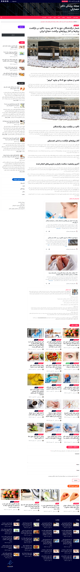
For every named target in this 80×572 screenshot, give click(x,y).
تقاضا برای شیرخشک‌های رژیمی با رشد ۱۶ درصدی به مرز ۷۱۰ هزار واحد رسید (11, 104)
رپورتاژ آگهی (22, 189)
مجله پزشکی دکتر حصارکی (69, 7)
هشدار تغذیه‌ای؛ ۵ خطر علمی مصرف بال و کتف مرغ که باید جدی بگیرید (53, 367)
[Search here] (1, 17)
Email (77, 470)
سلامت (63, 17)
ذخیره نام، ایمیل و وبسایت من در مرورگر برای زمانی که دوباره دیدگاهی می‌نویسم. (63, 476)
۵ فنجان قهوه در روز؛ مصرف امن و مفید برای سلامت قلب (36, 414)
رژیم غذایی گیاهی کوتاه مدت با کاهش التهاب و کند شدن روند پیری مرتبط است (26, 539)
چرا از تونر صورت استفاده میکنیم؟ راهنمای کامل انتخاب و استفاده (10, 68)
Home (75, 21)
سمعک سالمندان (21, 202)
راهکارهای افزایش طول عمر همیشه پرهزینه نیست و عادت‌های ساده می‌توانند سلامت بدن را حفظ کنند (54, 344)
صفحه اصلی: (75, 17)
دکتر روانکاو (22, 204)
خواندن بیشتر (15, 100)
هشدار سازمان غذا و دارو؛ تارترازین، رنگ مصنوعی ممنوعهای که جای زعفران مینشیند (37, 392)
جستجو (21, 27)
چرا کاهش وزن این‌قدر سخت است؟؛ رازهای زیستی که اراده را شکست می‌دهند (10, 53)
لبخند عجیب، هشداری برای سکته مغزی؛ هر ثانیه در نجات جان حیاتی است (71, 389)
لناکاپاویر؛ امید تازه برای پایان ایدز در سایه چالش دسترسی (54, 388)
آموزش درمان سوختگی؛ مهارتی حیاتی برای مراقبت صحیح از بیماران (11, 87)
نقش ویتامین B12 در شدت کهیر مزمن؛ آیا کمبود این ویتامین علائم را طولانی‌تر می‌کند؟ (9, 61)
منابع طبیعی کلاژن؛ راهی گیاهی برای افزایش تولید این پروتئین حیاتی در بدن (10, 74)
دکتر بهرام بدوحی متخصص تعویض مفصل (17, 208)
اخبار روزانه (69, 17)
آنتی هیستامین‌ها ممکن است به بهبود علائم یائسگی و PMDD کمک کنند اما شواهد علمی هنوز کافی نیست (36, 344)
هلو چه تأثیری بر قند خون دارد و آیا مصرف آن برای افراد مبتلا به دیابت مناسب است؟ (71, 343)
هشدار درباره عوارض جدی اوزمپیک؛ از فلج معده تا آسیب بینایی (53, 438)
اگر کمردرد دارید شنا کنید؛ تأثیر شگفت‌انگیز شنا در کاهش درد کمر (71, 438)
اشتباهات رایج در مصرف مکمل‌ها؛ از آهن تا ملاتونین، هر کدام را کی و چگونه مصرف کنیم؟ (53, 415)
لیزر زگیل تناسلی (22, 207)
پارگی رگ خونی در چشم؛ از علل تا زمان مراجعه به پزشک (71, 366)
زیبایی (55, 17)
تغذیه (59, 17)
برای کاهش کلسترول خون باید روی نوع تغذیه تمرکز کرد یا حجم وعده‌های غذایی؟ (11, 121)
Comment (77, 454)
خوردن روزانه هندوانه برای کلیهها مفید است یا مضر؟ (37, 366)
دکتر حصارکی (75, 34)
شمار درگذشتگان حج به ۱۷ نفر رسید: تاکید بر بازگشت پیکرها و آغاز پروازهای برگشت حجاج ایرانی (57, 21)
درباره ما (49, 17)
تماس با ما (44, 17)
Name (77, 464)
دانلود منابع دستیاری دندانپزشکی (18, 205)
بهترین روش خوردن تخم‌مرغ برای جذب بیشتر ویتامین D (71, 414)
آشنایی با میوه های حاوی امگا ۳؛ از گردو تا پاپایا (36, 437)
